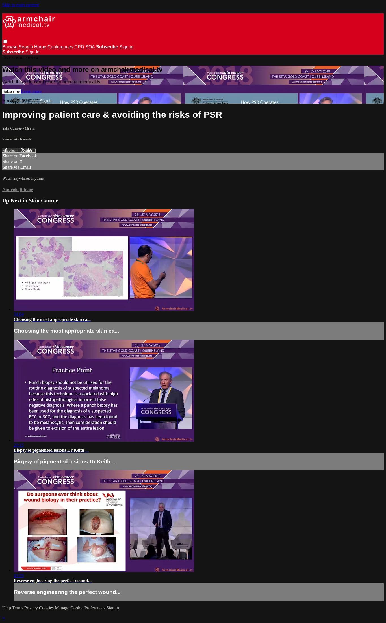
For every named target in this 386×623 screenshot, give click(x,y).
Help (7, 607)
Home (40, 46)
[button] (5, 41)
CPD (79, 46)
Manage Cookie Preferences (80, 607)
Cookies (47, 607)
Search (26, 46)
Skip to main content (20, 4)
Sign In (32, 52)
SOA (90, 46)
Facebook (11, 150)
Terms (18, 607)
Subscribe (11, 91)
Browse (10, 46)
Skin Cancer (12, 128)
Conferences (60, 46)
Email (30, 150)
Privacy (31, 607)
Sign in (126, 46)
